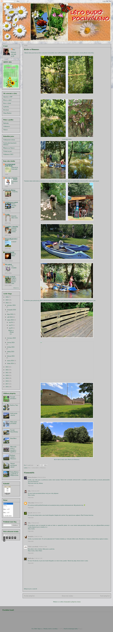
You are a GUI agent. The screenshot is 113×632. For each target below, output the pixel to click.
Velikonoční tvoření (9, 140)
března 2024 (10, 356)
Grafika (7, 214)
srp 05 (11, 328)
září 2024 (10, 317)
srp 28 (11, 322)
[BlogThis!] (42, 465)
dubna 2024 (10, 351)
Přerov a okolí (7, 100)
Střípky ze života (10, 277)
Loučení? (13, 242)
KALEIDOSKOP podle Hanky (10, 165)
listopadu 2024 (11, 310)
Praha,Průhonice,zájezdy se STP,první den (14, 473)
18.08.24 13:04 (43, 546)
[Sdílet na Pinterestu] (47, 465)
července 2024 (11, 338)
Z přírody (6, 107)
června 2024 (10, 342)
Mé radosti (8, 264)
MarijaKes (31, 536)
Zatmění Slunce (13, 254)
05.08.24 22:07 (35, 491)
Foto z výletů (31, 468)
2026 (7, 297)
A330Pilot (60, 628)
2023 (7, 367)
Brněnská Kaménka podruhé (14, 230)
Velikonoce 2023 (8, 154)
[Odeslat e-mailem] (40, 465)
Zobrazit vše (16, 288)
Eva (14, 50)
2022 (7, 370)
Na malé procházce (13, 397)
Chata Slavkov (7, 113)
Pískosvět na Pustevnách (14, 168)
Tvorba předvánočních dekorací (9, 144)
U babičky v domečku (11, 227)
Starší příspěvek (105, 596)
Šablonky (6, 123)
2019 (7, 378)
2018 (7, 381)
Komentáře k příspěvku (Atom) (72, 602)
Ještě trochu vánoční (13, 414)
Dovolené (6, 110)
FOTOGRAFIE (9, 252)
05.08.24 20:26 (42, 477)
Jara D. (30, 513)
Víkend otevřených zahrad (13, 465)
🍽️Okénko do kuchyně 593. (14, 181)
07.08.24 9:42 (35, 523)
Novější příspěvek (29, 596)
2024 (7, 303)
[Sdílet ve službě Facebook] (45, 465)
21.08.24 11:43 (38, 558)
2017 (7, 384)
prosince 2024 (11, 305)
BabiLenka (31, 558)
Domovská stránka (67, 596)
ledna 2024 (10, 363)
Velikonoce (6, 126)
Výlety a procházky (33, 546)
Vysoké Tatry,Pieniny (14, 431)
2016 (7, 387)
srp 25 (11, 325)
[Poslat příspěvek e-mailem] (37, 465)
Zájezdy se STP (7, 97)
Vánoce (5, 130)
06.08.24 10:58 (37, 513)
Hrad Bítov (13, 438)
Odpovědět (31, 485)
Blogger (80, 628)
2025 (7, 300)
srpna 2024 (10, 320)
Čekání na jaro (7, 151)
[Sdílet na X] (43, 465)
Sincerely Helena (10, 190)
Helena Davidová (32, 477)
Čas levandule (13, 267)
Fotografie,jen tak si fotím (11, 239)
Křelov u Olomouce (40, 468)
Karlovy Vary (14, 405)
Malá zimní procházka (13, 422)
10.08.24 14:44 (38, 536)
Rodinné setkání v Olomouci (13, 457)
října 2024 (10, 314)
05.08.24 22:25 (39, 503)
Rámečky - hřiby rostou (14, 217)
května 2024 (10, 347)
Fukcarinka (31, 503)
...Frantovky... (14, 192)
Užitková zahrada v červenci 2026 (13, 280)
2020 (7, 375)
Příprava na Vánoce (9, 148)
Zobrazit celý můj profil (13, 54)
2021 (7, 372)
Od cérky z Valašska (11, 178)
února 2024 (10, 360)
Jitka (29, 491)
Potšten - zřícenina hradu (13, 205)
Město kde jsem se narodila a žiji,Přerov (13, 449)
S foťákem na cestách (11, 202)
